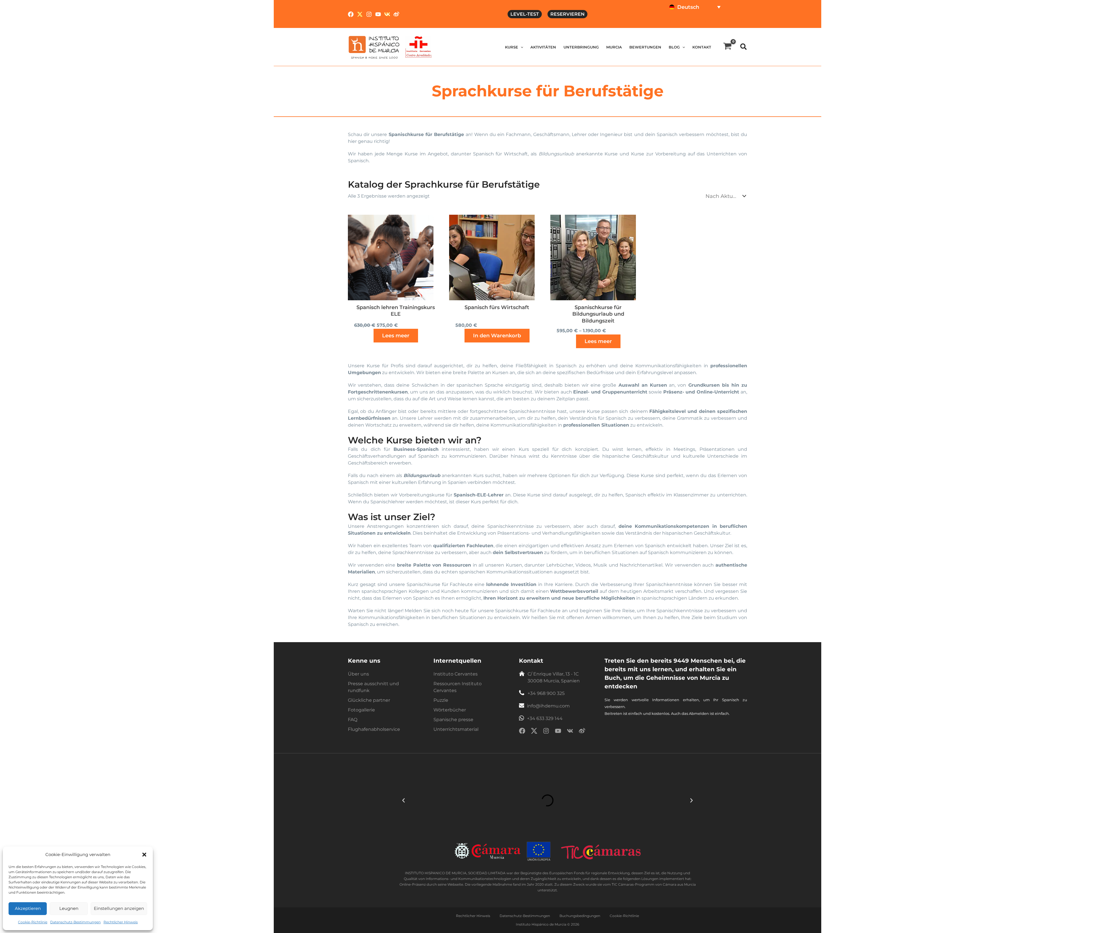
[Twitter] (360, 14)
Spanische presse (453, 719)
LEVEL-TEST (524, 14)
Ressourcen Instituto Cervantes (457, 687)
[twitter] (534, 732)
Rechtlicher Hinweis (121, 922)
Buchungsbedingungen (579, 916)
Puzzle (440, 700)
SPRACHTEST (683, 21)
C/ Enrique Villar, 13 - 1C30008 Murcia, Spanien (554, 677)
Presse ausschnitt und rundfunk (373, 687)
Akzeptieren (28, 908)
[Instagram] (369, 14)
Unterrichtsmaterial (455, 729)
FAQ (352, 719)
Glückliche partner (369, 700)
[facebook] (522, 732)
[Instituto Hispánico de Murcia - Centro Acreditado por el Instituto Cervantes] (418, 47)
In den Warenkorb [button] (497, 335)
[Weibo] (396, 14)
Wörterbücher (449, 710)
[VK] (387, 14)
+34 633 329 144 (545, 718)
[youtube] (558, 732)
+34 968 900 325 (546, 693)
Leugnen (68, 908)
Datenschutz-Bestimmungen (75, 922)
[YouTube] (378, 14)
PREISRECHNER (723, 21)
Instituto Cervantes (455, 674)
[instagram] (546, 732)
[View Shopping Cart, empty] (727, 47)
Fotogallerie (361, 710)
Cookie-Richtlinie (32, 922)
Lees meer (395, 335)
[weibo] (582, 732)
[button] (144, 854)
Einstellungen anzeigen (119, 908)
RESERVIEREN (567, 14)
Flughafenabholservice (374, 729)
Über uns (358, 674)
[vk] (570, 732)
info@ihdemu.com (548, 706)
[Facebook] (351, 14)
